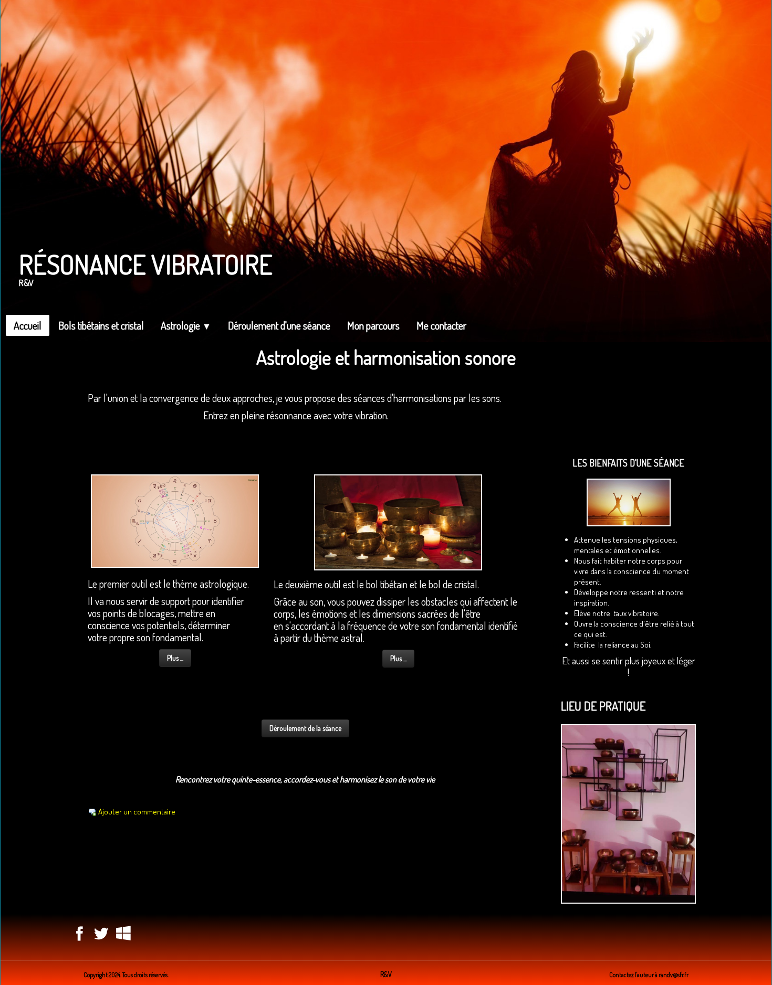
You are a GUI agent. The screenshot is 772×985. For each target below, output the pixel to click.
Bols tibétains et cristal (101, 325)
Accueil (27, 325)
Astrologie (186, 325)
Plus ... (175, 657)
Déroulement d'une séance (279, 325)
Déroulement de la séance (305, 728)
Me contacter (441, 325)
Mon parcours (373, 325)
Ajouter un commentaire (136, 812)
